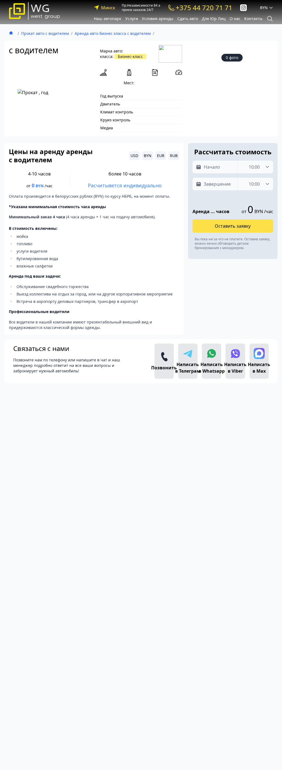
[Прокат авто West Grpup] (34, 11)
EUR (160, 155)
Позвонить (164, 368)
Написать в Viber (235, 367)
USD (134, 155)
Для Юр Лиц (214, 18)
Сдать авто (187, 18)
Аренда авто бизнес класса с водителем (113, 33)
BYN (147, 155)
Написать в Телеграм (187, 367)
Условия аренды (157, 18)
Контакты (253, 18)
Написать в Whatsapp (211, 367)
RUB (174, 155)
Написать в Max (259, 367)
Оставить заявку (233, 226)
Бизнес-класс (130, 56)
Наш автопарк (107, 18)
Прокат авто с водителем (45, 33)
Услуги (131, 18)
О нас (235, 18)
